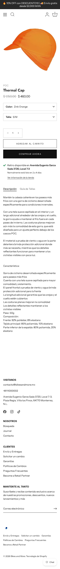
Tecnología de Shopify (36, 556)
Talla (8, 117)
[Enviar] (55, 508)
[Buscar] (12, 14)
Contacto (8, 435)
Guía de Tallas (27, 188)
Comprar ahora (30, 154)
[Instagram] (11, 411)
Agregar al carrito (30, 143)
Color (9, 106)
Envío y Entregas (12, 451)
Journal (7, 430)
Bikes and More (18, 556)
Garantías (8, 461)
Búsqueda (8, 426)
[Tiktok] (18, 411)
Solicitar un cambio (14, 456)
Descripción (10, 188)
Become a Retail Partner (16, 475)
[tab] (11, 189)
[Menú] (5, 14)
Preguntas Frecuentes (15, 470)
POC (5, 85)
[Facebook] (4, 411)
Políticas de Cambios (14, 466)
